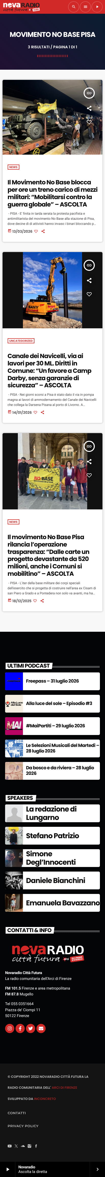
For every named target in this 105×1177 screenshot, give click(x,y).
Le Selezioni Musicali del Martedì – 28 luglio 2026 (62, 748)
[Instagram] (9, 1028)
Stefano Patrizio (52, 836)
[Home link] (21, 7)
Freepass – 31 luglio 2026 (52, 681)
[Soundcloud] (23, 1146)
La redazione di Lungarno (51, 813)
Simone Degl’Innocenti (51, 858)
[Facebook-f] (20, 1028)
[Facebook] (36, 1146)
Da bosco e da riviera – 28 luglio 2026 (60, 771)
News (13, 167)
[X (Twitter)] (16, 1146)
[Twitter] (30, 1028)
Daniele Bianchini (55, 881)
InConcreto (45, 1098)
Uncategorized (21, 341)
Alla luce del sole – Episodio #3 (59, 703)
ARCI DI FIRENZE (64, 1087)
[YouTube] (10, 1146)
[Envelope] (41, 1028)
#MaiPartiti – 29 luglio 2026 (55, 726)
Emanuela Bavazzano (63, 903)
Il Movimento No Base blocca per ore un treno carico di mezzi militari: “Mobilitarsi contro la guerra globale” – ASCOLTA (53, 193)
